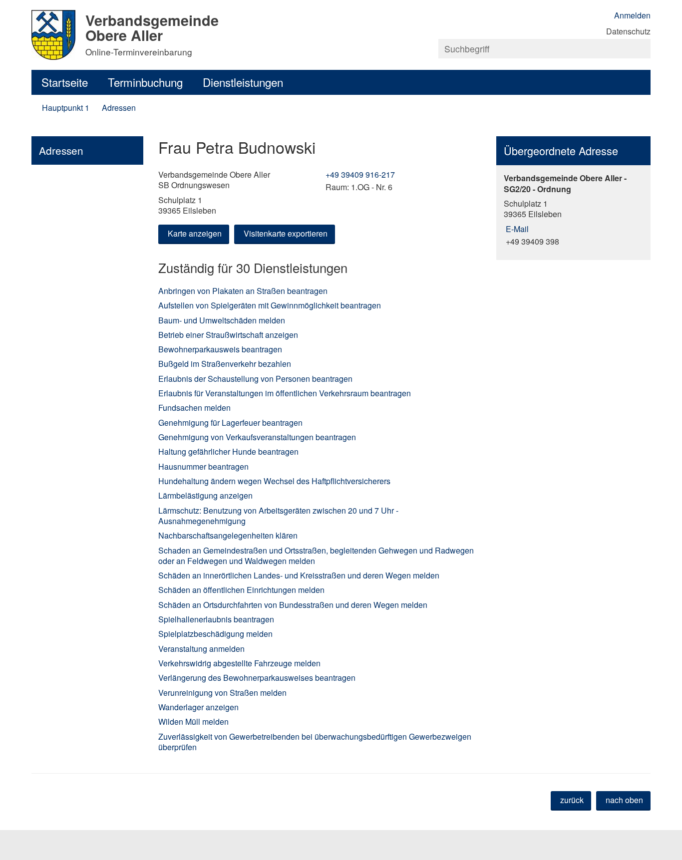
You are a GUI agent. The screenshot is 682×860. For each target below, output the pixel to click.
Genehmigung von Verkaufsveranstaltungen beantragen (257, 437)
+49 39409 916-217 (359, 174)
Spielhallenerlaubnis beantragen (216, 619)
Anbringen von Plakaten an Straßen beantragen (243, 290)
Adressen (119, 107)
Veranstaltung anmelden (201, 648)
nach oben (624, 800)
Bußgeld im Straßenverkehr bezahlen (224, 363)
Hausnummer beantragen (203, 466)
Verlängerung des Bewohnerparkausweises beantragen (256, 677)
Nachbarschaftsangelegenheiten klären (228, 535)
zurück (572, 800)
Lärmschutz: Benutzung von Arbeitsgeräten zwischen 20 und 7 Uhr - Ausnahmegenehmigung (278, 516)
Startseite (64, 82)
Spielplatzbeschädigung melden (215, 633)
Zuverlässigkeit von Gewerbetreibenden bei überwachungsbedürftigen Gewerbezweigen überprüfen (314, 742)
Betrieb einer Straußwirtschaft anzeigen (228, 334)
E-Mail (516, 229)
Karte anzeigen (195, 233)
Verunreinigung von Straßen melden (222, 692)
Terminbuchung (145, 82)
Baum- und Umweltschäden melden (221, 320)
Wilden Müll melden (193, 721)
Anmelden (632, 15)
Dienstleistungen (243, 82)
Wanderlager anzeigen (198, 707)
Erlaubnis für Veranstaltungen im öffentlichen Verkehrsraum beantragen (284, 393)
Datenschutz (628, 31)
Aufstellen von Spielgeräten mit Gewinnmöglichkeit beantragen (269, 305)
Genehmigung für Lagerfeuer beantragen (230, 422)
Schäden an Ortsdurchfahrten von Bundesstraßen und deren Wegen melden (292, 604)
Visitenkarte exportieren (286, 233)
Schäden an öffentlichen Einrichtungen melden (241, 589)
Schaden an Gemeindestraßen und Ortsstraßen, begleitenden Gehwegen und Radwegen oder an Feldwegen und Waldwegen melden (316, 556)
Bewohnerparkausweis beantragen (220, 349)
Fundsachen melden (194, 407)
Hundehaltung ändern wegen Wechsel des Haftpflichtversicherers (274, 481)
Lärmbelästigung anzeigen (205, 495)
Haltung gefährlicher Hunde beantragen (228, 451)
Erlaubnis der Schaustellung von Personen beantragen (255, 378)
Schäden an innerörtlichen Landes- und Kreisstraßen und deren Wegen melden (298, 575)
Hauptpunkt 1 (65, 107)
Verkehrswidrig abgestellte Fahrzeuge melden (239, 663)
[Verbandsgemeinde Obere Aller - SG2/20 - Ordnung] (573, 210)
